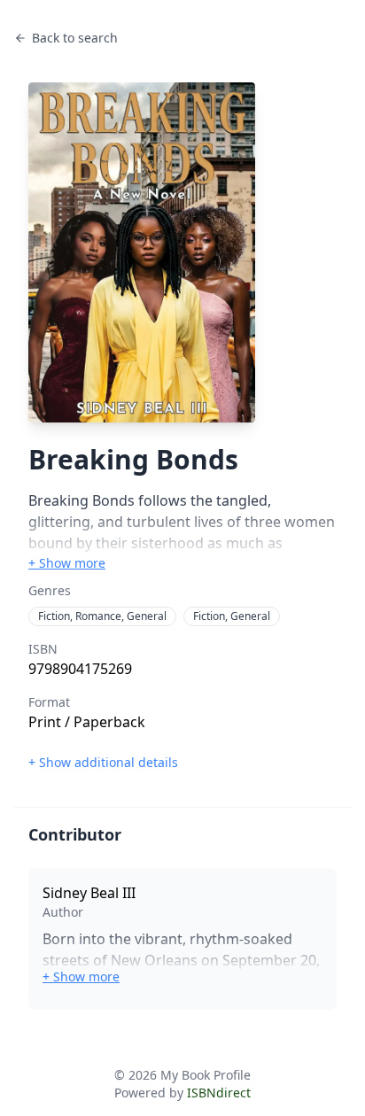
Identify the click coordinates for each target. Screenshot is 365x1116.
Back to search (75, 37)
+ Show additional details (103, 762)
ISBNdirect (219, 1092)
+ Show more (66, 562)
